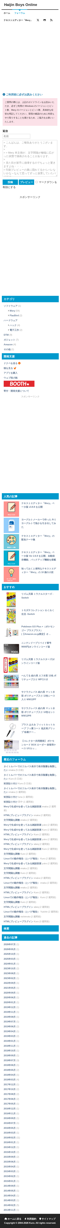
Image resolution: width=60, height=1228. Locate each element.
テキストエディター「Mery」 (18, 20)
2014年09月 (10, 1185)
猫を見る (8, 368)
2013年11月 (10, 1210)
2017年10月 (10, 1089)
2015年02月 (10, 1176)
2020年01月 (10, 1002)
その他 (7, 349)
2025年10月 (10, 954)
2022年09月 (10, 983)
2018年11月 (10, 1046)
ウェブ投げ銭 (11, 377)
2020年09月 (10, 992)
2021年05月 (10, 988)
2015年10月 (10, 1152)
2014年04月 (10, 1195)
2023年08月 (10, 973)
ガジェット (9, 339)
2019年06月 (10, 1026)
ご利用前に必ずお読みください (24, 94)
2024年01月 (10, 963)
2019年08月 (10, 1017)
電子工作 (14, 330)
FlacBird (14, 315)
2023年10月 (10, 968)
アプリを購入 (11, 373)
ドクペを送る (11, 363)
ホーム (7, 13)
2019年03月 (10, 1036)
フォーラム (19, 13)
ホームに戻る (14, 1219)
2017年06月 (10, 1099)
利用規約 (31, 1219)
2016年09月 (10, 1118)
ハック (13, 325)
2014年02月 (10, 1205)
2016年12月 (10, 1108)
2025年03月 (10, 959)
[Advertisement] (30, 54)
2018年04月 (10, 1075)
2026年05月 (10, 949)
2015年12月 (10, 1147)
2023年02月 (10, 978)
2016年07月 (10, 1123)
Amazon (8, 344)
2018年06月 (10, 1065)
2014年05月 (10, 1190)
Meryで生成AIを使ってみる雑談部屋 (22, 806)
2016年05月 (10, 1128)
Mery (12, 310)
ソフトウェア (11, 306)
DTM (6, 335)
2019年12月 (10, 1007)
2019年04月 (10, 1031)
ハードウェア (11, 320)
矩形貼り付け (11, 783)
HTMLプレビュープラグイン (18, 815)
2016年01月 (10, 1142)
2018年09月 (10, 1055)
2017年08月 (10, 1094)
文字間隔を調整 (12, 820)
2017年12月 (10, 1084)
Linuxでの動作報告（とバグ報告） (22, 858)
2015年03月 (10, 1171)
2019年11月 (10, 1012)
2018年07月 (10, 1060)
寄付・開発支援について (16, 391)
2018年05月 (10, 1070)
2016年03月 (10, 1132)
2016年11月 (10, 1113)
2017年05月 (10, 1103)
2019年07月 (10, 1021)
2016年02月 (10, 1137)
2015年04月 (10, 1166)
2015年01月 (10, 1181)
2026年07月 (10, 944)
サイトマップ (48, 1219)
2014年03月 (10, 1200)
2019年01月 (10, 1041)
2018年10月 (10, 1050)
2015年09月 (10, 1156)
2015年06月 (10, 1161)
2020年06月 (10, 997)
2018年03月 (10, 1079)
